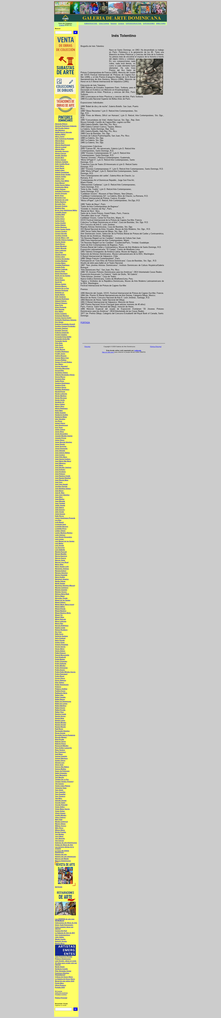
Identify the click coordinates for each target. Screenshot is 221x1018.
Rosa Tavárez (60, 750)
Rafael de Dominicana (63, 701)
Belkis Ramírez (60, 202)
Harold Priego (60, 391)
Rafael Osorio (60, 708)
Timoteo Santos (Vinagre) (64, 781)
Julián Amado (60, 505)
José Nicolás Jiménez (63, 467)
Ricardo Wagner (61, 737)
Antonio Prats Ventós (62, 174)
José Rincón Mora (61, 480)
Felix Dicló (59, 345)
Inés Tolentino (60, 419)
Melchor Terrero (61, 592)
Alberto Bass (59, 141)
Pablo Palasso (60, 653)
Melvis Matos (60, 596)
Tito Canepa (59, 783)
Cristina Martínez (61, 261)
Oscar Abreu (59, 649)
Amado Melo (59, 157)
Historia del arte (61, 854)
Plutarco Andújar (61, 689)
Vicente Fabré (60, 802)
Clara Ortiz (59, 252)
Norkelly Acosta (61, 941)
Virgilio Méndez (60, 815)
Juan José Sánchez (62, 495)
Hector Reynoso (61, 398)
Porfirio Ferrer (60, 691)
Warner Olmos (60, 824)
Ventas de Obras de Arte (64, 845)
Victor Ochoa (60, 811)
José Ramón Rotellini (63, 478)
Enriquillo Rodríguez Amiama (65, 320)
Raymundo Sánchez (62, 731)
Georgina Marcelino (62, 368)
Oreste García (60, 646)
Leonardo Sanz (60, 524)
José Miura (59, 465)
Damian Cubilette (61, 269)
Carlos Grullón (60, 223)
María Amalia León (62, 566)
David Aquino (60, 280)
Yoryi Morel (59, 836)
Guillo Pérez (59, 381)
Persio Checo (60, 678)
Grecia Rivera (60, 377)
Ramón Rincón (60, 727)
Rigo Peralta (59, 739)
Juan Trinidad (60, 503)
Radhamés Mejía (61, 693)
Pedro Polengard (61, 674)
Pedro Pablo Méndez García (65, 672)
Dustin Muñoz (60, 294)
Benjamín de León (61, 200)
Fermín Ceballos (61, 334)
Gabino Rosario (60, 356)
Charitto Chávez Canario (64, 240)
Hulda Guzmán (60, 412)
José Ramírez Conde (62, 476)
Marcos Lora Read (61, 562)
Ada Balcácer (60, 130)
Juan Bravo (59, 490)
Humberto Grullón (61, 415)
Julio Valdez (59, 937)
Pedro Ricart (59, 676)
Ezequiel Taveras (61, 330)
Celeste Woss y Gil (62, 238)
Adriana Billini (60, 134)
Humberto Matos (61, 417)
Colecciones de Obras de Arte (66, 923)
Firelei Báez (59, 983)
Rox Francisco (60, 752)
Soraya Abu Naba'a (62, 767)
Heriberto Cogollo (61, 969)
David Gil (58, 282)
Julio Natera (59, 507)
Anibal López (59, 170)
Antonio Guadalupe (62, 172)
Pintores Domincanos (63, 959)
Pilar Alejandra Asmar (63, 971)
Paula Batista (60, 659)
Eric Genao (59, 322)
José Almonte (60, 450)
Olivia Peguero (60, 985)
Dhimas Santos (60, 284)
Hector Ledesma (61, 393)
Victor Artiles (60, 807)
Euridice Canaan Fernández (65, 326)
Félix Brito (59, 343)
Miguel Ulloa (59, 617)
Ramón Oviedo (60, 724)
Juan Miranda (60, 501)
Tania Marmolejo (61, 775)
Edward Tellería (60, 301)
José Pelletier (60, 469)
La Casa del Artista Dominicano (62, 851)
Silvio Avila (59, 764)
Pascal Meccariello (62, 655)
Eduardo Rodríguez (62, 299)
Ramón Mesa (59, 943)
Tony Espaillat (60, 794)
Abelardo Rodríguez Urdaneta (66, 126)
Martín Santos (60, 583)
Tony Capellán (60, 792)
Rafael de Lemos (61, 703)
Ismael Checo (60, 423)
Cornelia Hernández (62, 259)
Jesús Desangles (61, 434)
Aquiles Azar (59, 178)
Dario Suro (59, 278)
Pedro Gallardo (60, 663)
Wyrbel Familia (60, 832)
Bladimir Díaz (60, 208)
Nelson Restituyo (61, 630)
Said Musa (59, 754)
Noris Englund (60, 638)
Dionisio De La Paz (62, 288)
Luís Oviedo (59, 545)
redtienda (137, 350)
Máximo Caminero (61, 587)
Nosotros (113, 23)
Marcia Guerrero (61, 556)
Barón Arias (59, 195)
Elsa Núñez (59, 311)
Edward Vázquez (61, 303)
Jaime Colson (60, 429)
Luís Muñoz (59, 543)
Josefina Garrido (61, 486)
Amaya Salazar (60, 160)
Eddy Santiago (60, 297)
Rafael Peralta (60, 710)
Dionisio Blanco (61, 286)
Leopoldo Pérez (60, 528)
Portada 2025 (60, 987)
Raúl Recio (59, 729)
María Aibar (59, 564)
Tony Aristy (59, 790)
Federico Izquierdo (62, 332)
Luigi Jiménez (60, 535)
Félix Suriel (59, 347)
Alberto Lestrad (60, 147)
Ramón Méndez (60, 722)
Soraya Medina (60, 769)
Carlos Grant (59, 221)
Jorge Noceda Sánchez (63, 442)
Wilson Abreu (60, 830)
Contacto (121, 23)
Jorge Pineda (60, 444)
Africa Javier (59, 136)
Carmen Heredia (61, 233)
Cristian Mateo (60, 263)
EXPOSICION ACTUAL (134, 23)
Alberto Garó (59, 143)
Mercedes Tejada (61, 598)
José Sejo (58, 482)
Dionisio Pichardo (61, 290)
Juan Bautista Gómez (63, 488)
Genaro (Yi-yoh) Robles (63, 362)
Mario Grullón (60, 577)
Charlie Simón (60, 242)
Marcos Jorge (60, 560)
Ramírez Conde (60, 714)
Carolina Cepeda (61, 235)
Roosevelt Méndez (61, 746)
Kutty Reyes (59, 516)
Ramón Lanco (60, 720)
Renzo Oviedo (60, 733)
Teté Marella (59, 777)
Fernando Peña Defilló (63, 337)
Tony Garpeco (60, 796)
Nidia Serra (59, 634)
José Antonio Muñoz (62, 453)
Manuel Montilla (60, 554)
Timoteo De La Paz (62, 779)
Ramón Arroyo (60, 716)
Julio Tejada (59, 512)
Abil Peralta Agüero (62, 128)
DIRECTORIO (161, 23)
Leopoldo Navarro (61, 526)
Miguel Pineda (60, 609)
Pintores (58, 687)
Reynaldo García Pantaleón (65, 735)
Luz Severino (60, 547)
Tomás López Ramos (62, 786)
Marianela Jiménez (62, 568)
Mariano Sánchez (61, 573)
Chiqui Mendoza (61, 246)
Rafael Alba (59, 695)
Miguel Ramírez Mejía (63, 613)
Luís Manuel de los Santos (64, 541)
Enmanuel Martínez (62, 315)
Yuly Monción (60, 838)
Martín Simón (60, 967)
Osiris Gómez (60, 651)
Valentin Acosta (60, 800)
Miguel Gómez (60, 602)
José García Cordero (62, 459)
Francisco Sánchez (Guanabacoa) (62, 974)
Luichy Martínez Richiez (63, 533)
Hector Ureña (60, 400)
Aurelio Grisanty (61, 193)
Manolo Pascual (61, 552)
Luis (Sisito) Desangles (63, 537)
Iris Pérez (58, 421)
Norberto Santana (61, 636)
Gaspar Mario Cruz (62, 358)
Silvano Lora (59, 762)
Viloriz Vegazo (60, 813)
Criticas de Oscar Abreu (64, 977)
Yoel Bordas (59, 834)
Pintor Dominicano (62, 684)
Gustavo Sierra (60, 387)
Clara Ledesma (60, 250)
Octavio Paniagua (61, 644)
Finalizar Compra (61, 994)
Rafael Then (59, 712)
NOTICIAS (58, 887)
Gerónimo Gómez (61, 372)
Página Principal (61, 998)
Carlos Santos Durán (62, 229)
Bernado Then (60, 204)
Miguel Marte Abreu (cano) (64, 604)
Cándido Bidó (60, 214)
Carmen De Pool (61, 931)
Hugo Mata (59, 410)
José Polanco (60, 474)
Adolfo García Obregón (63, 132)
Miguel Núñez (60, 606)
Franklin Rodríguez (62, 351)
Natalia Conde (60, 627)
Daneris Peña (60, 271)
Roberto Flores (60, 743)
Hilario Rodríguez (61, 408)
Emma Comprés (61, 313)
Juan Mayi (59, 497)
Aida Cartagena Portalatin (64, 138)
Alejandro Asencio (62, 151)
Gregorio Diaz (60, 379)
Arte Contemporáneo (62, 935)
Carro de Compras (61, 993)
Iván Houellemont (61, 425)
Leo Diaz (58, 520)
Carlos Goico (60, 219)
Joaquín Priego (60, 438)
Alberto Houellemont (62, 145)
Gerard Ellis (59, 370)
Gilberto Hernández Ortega (65, 375)
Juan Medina (59, 499)
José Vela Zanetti (61, 484)
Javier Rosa (59, 431)
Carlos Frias (59, 216)
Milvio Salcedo (60, 619)
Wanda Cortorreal (61, 821)
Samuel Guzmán (61, 756)
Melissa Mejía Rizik (62, 594)
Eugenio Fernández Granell (65, 324)
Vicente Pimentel (61, 805)
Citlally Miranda (60, 248)
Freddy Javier (60, 353)
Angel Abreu (59, 166)
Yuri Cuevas (59, 840)
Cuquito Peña (60, 267)
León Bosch (59, 522)
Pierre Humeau (60, 680)
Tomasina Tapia (60, 788)
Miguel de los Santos (62, 600)
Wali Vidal (58, 819)
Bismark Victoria (61, 206)
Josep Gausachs (61, 448)
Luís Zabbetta (60, 549)
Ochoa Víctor (60, 642)
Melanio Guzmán (61, 590)
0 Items (61, 25)
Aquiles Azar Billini (62, 181)
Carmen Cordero (61, 231)
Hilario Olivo (59, 406)
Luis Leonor (59, 539)
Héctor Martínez (60, 396)
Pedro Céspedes (61, 661)
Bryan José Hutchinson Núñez (66, 210)
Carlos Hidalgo (60, 225)
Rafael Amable (60, 697)
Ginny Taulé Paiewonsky (64, 925)
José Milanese (60, 463)
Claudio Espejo (60, 254)
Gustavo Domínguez (62, 383)
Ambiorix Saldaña (61, 162)
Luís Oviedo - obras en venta (65, 961)
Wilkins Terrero (60, 826)
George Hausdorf (61, 366)
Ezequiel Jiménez (61, 328)
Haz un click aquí (108, 352)
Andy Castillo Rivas (62, 164)
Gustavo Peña (60, 385)
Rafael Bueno (60, 699)
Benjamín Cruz (60, 197)
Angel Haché (59, 168)
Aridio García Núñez (62, 185)
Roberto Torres (60, 741)
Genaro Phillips (60, 360)
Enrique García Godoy (63, 318)
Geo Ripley (59, 364)
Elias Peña (59, 305)
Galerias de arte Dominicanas (66, 842)
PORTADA (85, 322)
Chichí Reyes (60, 244)
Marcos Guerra (60, 558)
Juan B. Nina (59, 493)
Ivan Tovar (59, 427)
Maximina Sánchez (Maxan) (65, 585)
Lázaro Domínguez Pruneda (65, 518)
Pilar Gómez (59, 682)
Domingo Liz (59, 292)
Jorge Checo (59, 440)
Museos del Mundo (62, 858)
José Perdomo (60, 471)
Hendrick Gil (59, 402)
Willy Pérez (59, 828)
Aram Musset (60, 183)
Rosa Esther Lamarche (63, 748)
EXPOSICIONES (149, 23)
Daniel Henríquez (61, 273)
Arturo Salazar (60, 189)
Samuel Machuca (61, 758)
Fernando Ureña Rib (62, 339)
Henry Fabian (60, 404)
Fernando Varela (61, 341)
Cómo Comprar (104, 23)
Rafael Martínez (60, 705)
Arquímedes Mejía (61, 187)
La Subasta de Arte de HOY (65, 933)
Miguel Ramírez (60, 611)
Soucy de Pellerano (62, 771)
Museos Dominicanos (63, 861)
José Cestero (60, 455)
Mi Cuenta (58, 991)
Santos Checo (60, 760)
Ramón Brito (59, 718)
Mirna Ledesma (60, 621)
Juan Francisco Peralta (63, 956)
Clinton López (60, 256)
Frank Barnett (60, 349)
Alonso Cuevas (60, 153)
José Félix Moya (61, 457)
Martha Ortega (60, 581)
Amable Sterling (61, 155)
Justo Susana (60, 514)
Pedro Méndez (60, 665)
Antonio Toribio (60, 176)
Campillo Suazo (60, 212)
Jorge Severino (60, 446)
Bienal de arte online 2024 (64, 981)
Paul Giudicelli (60, 657)
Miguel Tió (59, 615)
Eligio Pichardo (60, 307)
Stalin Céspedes (61, 773)
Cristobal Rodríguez (62, 265)
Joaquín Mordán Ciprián (63, 436)
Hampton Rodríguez (62, 389)
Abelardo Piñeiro (61, 124)
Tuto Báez (58, 798)
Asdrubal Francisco (62, 191)
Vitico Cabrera (60, 817)
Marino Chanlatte (61, 575)
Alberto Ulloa (59, 149)
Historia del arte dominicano (65, 856)
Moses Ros (59, 623)
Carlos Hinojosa (61, 227)
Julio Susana (60, 509)
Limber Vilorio (60, 531)
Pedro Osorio (60, 670)
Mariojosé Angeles (62, 579)
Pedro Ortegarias (61, 668)
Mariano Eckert (60, 571)
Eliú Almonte (59, 309)
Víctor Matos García (62, 809)
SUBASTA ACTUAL (90, 23)
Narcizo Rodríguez (61, 625)
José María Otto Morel (63, 461)
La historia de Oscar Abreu (65, 979)
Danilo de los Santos (62, 275)
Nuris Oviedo (60, 640)
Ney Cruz (58, 632)
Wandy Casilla (60, 939)
